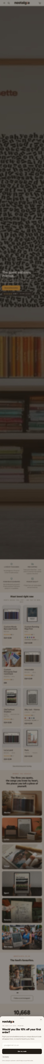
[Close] (41, 1019)
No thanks (6, 1057)
